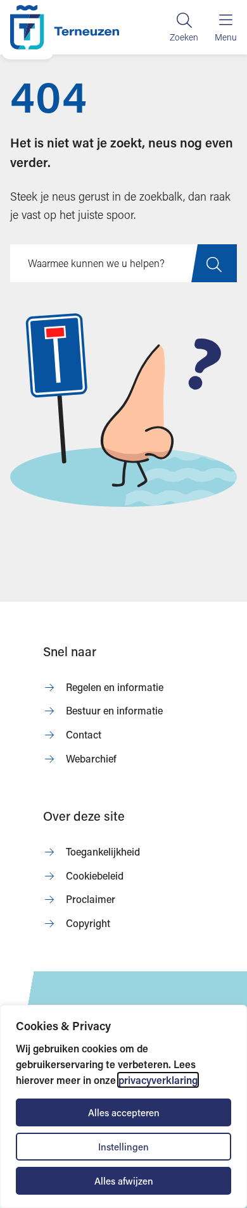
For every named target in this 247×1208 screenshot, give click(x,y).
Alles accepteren (124, 1112)
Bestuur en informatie (114, 710)
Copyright (88, 923)
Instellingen (123, 1146)
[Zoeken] (184, 27)
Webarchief (91, 758)
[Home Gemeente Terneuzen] (64, 27)
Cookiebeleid (95, 875)
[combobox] (123, 263)
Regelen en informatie (114, 687)
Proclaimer (90, 899)
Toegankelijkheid (103, 851)
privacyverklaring (158, 1080)
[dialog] (123, 1106)
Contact (83, 734)
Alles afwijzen (123, 1180)
